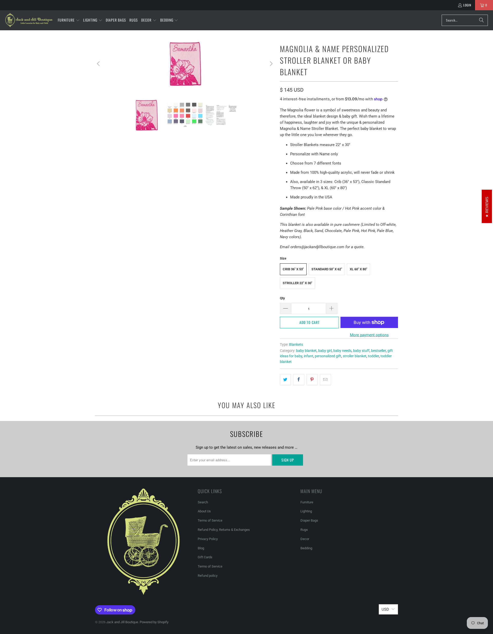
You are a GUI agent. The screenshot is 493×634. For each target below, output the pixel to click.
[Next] (271, 63)
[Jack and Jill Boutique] (29, 20)
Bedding (306, 548)
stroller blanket (354, 356)
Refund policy (207, 576)
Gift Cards (205, 557)
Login (467, 5)
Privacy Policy (208, 539)
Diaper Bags (309, 520)
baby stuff (361, 351)
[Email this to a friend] (325, 379)
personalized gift (328, 356)
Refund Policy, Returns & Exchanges (224, 530)
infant (308, 356)
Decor (304, 539)
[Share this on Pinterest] (312, 379)
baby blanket (306, 351)
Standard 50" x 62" (326, 269)
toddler (373, 356)
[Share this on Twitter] (285, 379)
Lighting (306, 511)
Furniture (306, 502)
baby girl (325, 351)
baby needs (342, 351)
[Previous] (99, 63)
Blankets (296, 344)
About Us (204, 511)
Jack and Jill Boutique (122, 622)
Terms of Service (210, 520)
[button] (69, 20)
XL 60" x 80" (358, 269)
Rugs (304, 530)
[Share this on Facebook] (298, 379)
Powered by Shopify (154, 622)
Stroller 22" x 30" (297, 283)
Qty (282, 298)
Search (203, 502)
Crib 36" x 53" (293, 269)
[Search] (481, 20)
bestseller (378, 351)
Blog (201, 548)
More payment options (369, 335)
